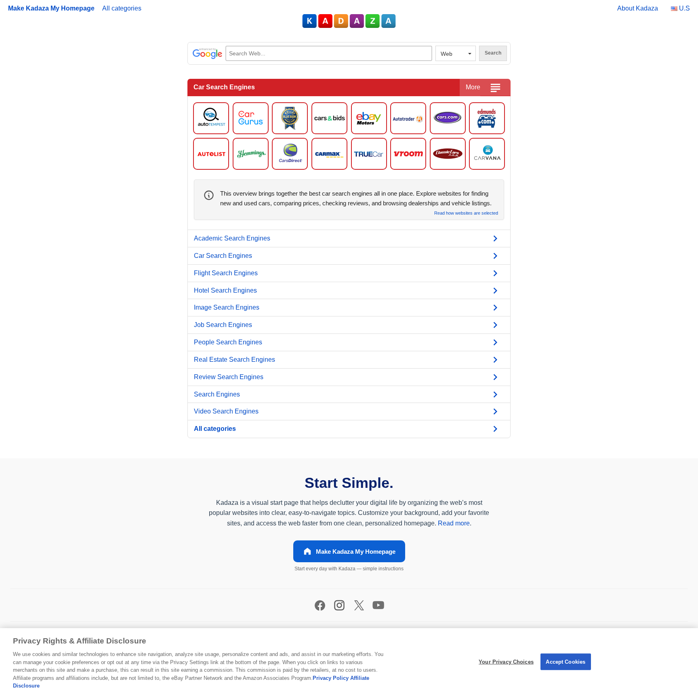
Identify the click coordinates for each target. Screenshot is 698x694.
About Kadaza (637, 8)
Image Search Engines (226, 307)
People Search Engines (228, 342)
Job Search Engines (223, 324)
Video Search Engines (226, 411)
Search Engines (217, 394)
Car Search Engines (223, 255)
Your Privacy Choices (506, 661)
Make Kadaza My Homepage (51, 8)
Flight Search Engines (226, 273)
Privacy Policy (331, 678)
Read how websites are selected (466, 213)
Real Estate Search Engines (234, 359)
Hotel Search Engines (225, 290)
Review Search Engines (228, 376)
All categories (121, 8)
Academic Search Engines (232, 238)
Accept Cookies (565, 661)
